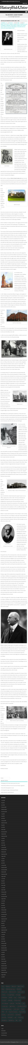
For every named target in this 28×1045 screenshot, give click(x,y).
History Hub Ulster (21, 997)
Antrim (3, 986)
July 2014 (3, 976)
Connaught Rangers (10, 994)
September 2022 (4, 836)
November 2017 (4, 914)
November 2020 (4, 869)
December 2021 (4, 849)
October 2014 (3, 970)
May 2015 (3, 954)
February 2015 (3, 961)
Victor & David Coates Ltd (20, 26)
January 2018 (3, 912)
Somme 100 (4, 1017)
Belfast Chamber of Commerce (12, 24)
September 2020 (4, 874)
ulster (15, 1017)
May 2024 (3, 816)
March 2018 (3, 907)
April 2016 (3, 938)
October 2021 (3, 851)
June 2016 (3, 934)
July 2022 (3, 838)
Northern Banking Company (7, 1009)
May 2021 (3, 860)
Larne (24, 1003)
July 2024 (3, 813)
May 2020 (3, 880)
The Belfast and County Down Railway (9, 26)
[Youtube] (23, 3)
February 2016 (3, 943)
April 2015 (3, 956)
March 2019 (3, 889)
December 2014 (4, 965)
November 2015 (4, 950)
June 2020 (3, 878)
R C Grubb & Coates (19, 25)
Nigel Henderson (12, 1006)
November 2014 (4, 968)
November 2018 (4, 896)
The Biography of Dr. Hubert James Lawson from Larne (10, 783)
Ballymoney (14, 986)
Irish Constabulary (5, 1003)
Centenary (3, 994)
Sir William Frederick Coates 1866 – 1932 (10, 21)
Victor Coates (3, 28)
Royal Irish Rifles (22, 1011)
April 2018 (3, 905)
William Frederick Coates (10, 28)
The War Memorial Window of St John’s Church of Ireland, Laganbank (13, 785)
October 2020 (3, 871)
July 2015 (3, 952)
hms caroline (4, 1000)
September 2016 (4, 930)
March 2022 (3, 845)
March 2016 (3, 941)
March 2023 (3, 829)
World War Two (11, 1020)
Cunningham (8, 25)
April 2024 (3, 818)
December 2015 (4, 947)
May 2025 (3, 802)
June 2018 (3, 901)
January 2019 (3, 894)
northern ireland (16, 1009)
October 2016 (3, 927)
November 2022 (4, 831)
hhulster (11, 22)
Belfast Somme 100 (12, 992)
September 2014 (4, 972)
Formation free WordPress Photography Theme (9, 1042)
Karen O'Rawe (18, 1003)
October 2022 (3, 834)
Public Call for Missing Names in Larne (7, 787)
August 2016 (3, 932)
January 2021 (3, 865)
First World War (4, 997)
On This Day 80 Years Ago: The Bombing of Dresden (9, 790)
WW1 (16, 1020)
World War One (4, 1020)
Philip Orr (22, 1009)
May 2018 (3, 903)
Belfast (3, 989)
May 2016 (3, 936)
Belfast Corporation (21, 24)
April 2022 (3, 843)
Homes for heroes (17, 1000)
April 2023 (3, 827)
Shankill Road (18, 1014)
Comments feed (4, 1033)
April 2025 (3, 805)
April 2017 (3, 925)
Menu (14, 12)
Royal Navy (4, 1014)
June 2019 (3, 887)
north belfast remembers (21, 1006)
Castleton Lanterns (21, 992)
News (18, 22)
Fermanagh (18, 994)
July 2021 (3, 858)
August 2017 (3, 921)
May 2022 (3, 840)
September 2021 (4, 854)
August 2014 (3, 974)
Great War (10, 997)
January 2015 (3, 963)
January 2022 (3, 847)
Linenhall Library (5, 1006)
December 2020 (4, 867)
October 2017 (3, 916)
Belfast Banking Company (10, 989)
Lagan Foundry (13, 25)
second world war (11, 1014)
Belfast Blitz (19, 989)
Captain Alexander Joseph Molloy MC (7, 792)
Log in (2, 1028)
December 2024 (4, 809)
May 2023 (3, 825)
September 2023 (4, 822)
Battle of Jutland (21, 986)
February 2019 (3, 892)
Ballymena (8, 986)
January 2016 (3, 945)
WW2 (20, 1020)
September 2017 (4, 918)
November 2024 (4, 811)
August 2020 (3, 876)
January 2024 (3, 820)
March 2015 (3, 959)
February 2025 (3, 807)
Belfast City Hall (4, 992)
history (15, 997)
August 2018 (3, 898)
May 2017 (3, 923)
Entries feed (3, 1030)
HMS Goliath (10, 1000)
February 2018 (3, 909)
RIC (6, 1011)
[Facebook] (24, 3)
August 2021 (3, 856)
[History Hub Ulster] (14, 9)
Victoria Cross (20, 1017)
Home (9, 16)
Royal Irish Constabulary (13, 1011)
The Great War (10, 1017)
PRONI (3, 1011)
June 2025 (3, 800)
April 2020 (3, 883)
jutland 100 (12, 1003)
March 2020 (3, 885)
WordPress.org (3, 1035)
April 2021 (3, 863)
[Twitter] (26, 3)
